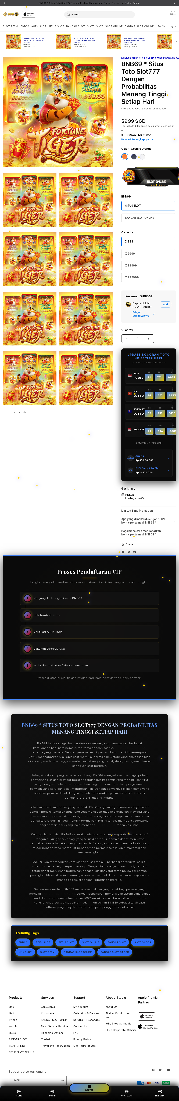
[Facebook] (123, 552)
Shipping (142, 126)
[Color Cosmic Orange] (124, 156)
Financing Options (52, 1032)
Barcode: (147, 109)
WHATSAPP (127, 1096)
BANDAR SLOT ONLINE (139, 26)
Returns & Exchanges (86, 1020)
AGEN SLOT (38, 26)
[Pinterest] (135, 552)
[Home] (11, 14)
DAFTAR (89, 1090)
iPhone (13, 1020)
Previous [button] (4, 3)
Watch (13, 1026)
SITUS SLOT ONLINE (21, 1052)
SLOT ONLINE (114, 26)
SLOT (90, 26)
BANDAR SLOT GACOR (115, 952)
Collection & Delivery (86, 1013)
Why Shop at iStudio (118, 1023)
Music (12, 1032)
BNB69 (25, 26)
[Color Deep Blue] (134, 157)
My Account (80, 1007)
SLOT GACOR (142, 942)
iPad (11, 1013)
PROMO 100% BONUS (130, 748)
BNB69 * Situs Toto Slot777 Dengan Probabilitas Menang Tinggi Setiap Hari (89, 3)
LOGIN (52, 1096)
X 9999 (130, 253)
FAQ (76, 1032)
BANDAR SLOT (75, 26)
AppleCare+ (48, 1007)
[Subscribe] (62, 1080)
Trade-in (46, 1039)
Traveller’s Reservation (55, 1045)
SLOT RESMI (11, 26)
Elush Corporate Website (121, 1030)
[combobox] (99, 14)
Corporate (47, 1013)
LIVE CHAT (160, 1096)
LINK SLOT (25, 952)
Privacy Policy (82, 1039)
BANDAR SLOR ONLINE (59, 893)
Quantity (127, 330)
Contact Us (80, 1026)
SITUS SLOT (56, 26)
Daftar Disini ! (132, 3)
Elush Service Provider (55, 1026)
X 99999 (131, 265)
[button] (11, 26)
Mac (11, 1007)
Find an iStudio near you (118, 1015)
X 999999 (132, 277)
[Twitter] (129, 552)
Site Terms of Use (84, 1045)
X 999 (129, 241)
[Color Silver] (142, 157)
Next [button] (174, 3)
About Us (111, 1007)
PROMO (19, 1096)
